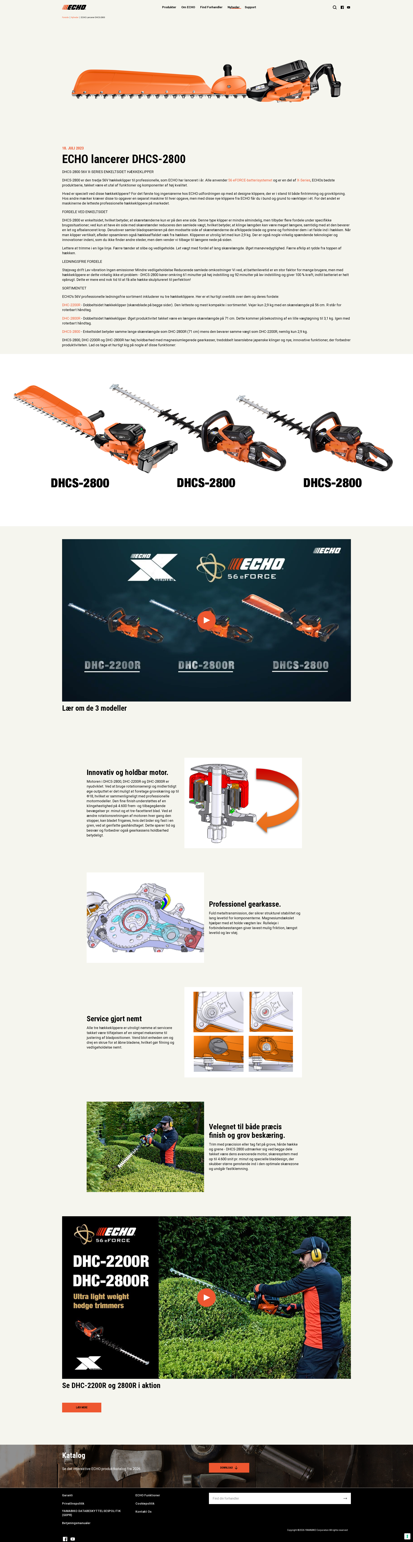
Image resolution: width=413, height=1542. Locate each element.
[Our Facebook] (342, 7)
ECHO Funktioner (148, 1495)
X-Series (303, 180)
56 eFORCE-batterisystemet (250, 180)
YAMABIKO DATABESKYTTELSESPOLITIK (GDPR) (91, 1513)
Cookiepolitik (145, 1503)
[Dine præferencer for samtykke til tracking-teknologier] (407, 1536)
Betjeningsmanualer (76, 1523)
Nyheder (234, 7)
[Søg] (334, 7)
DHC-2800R (71, 318)
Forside (65, 17)
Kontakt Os (144, 1511)
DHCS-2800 (71, 332)
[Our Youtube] (348, 7)
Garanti (67, 1495)
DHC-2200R (71, 305)
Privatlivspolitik (73, 1503)
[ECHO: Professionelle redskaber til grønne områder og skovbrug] (74, 7)
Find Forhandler (211, 7)
